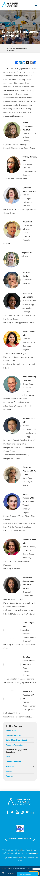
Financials (10, 766)
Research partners (13, 761)
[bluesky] (27, 812)
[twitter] (12, 812)
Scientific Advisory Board (16, 740)
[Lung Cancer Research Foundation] (19, 802)
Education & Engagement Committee (16, 750)
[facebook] (7, 812)
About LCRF (18, 46)
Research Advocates (14, 745)
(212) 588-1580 (7, 853)
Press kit (9, 776)
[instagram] (23, 812)
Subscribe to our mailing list (19, 838)
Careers (9, 771)
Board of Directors (13, 735)
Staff (8, 757)
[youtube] (18, 812)
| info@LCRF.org (20, 853)
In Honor (11, 873)
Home (9, 46)
